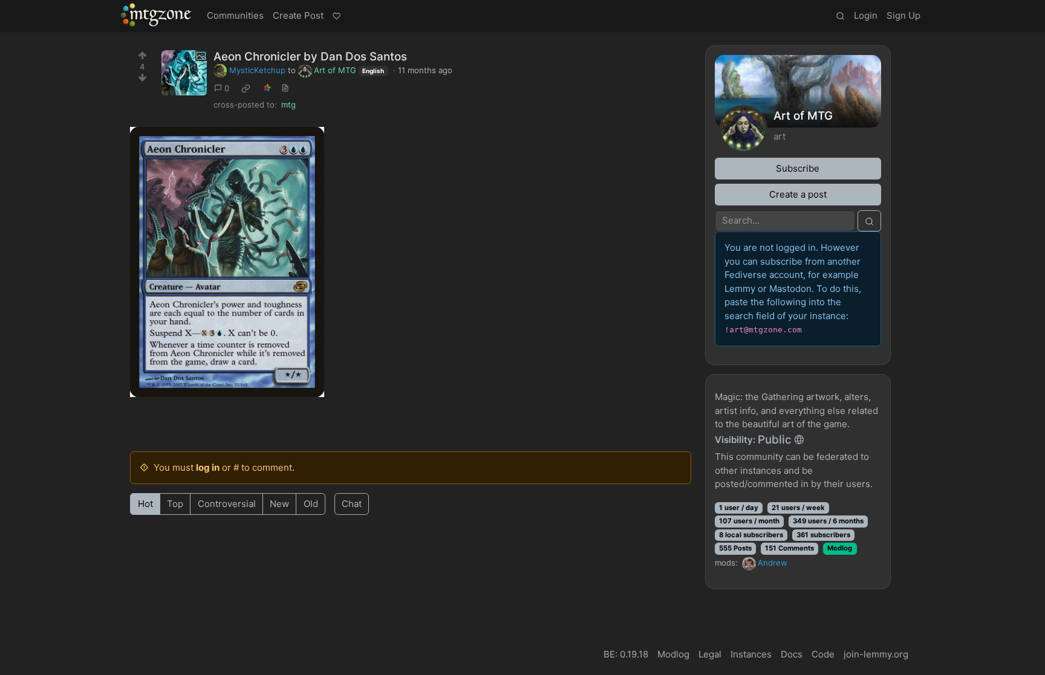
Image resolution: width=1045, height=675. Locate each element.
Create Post (298, 15)
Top (175, 503)
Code (823, 654)
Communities (235, 15)
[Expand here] (184, 72)
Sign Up (903, 15)
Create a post (798, 194)
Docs (791, 654)
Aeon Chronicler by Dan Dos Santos (310, 56)
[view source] (285, 88)
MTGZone (156, 15)
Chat (352, 503)
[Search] (840, 16)
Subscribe (797, 168)
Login (865, 15)
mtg (288, 104)
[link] (246, 89)
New (279, 503)
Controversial (227, 503)
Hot (145, 503)
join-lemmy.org (876, 654)
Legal (709, 654)
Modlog (839, 548)
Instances (751, 654)
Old (311, 503)
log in (208, 467)
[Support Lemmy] (336, 16)
